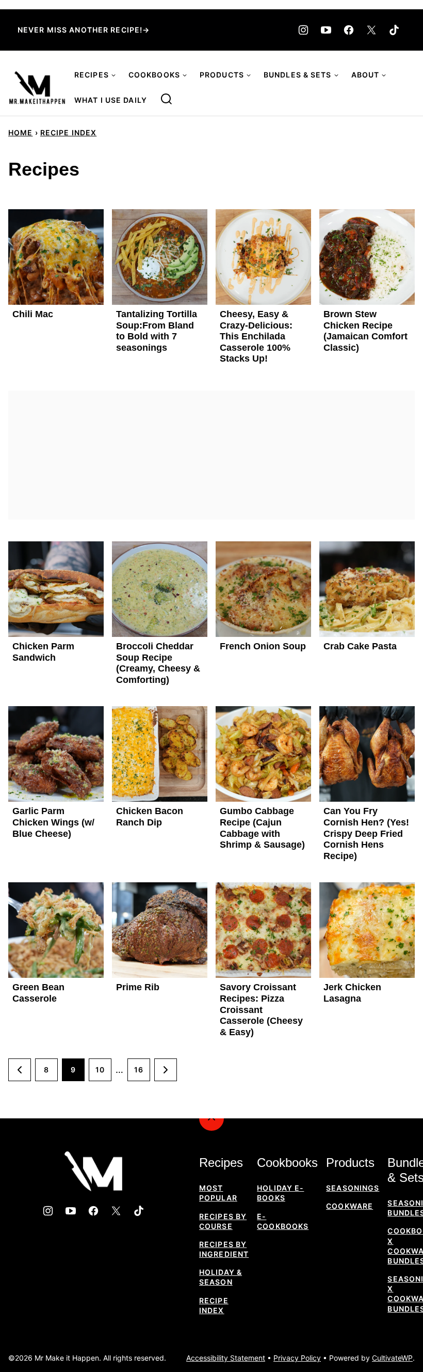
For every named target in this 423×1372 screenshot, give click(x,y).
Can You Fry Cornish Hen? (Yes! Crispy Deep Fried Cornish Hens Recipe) (366, 833)
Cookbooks (154, 74)
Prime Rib (137, 987)
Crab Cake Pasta (360, 646)
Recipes (91, 74)
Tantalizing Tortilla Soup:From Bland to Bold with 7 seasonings (156, 331)
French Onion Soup (263, 646)
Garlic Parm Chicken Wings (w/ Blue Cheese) (53, 822)
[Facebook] (348, 30)
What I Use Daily (110, 100)
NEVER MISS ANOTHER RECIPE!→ (84, 29)
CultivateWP (392, 1357)
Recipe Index (68, 132)
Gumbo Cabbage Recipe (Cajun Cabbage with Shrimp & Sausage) (262, 828)
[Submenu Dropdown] (113, 75)
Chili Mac (32, 314)
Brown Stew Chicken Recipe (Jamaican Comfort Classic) (365, 331)
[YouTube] (326, 30)
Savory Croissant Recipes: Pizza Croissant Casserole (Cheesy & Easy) (261, 1009)
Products (222, 74)
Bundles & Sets (298, 74)
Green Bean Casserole (38, 993)
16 (138, 1069)
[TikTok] (394, 30)
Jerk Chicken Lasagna (352, 993)
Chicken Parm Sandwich (43, 652)
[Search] (166, 99)
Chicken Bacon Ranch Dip (149, 817)
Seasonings (352, 1187)
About (365, 74)
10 (100, 1069)
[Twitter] (371, 30)
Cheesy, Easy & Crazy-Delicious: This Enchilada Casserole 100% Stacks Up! (256, 336)
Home (20, 132)
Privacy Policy (297, 1357)
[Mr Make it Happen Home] (37, 87)
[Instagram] (303, 30)
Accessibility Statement (225, 1357)
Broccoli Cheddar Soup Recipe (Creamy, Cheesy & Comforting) (158, 663)
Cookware (349, 1206)
